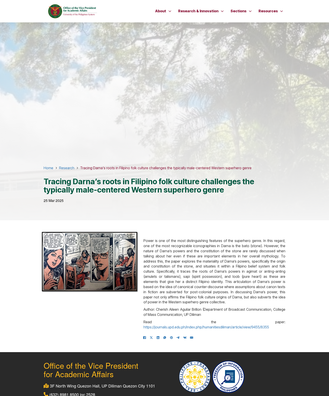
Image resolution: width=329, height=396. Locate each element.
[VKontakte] (185, 337)
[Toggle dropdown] (169, 11)
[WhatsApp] (164, 337)
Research (66, 168)
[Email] (191, 337)
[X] (151, 337)
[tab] (101, 168)
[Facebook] (144, 337)
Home (48, 168)
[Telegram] (178, 337)
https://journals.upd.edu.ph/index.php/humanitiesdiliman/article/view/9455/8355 (206, 327)
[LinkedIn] (158, 337)
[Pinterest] (171, 337)
